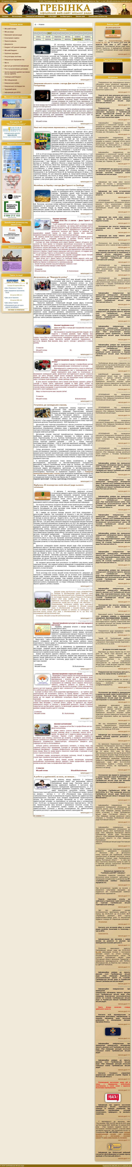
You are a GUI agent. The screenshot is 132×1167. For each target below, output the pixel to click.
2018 (54, 33)
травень (78, 37)
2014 (36, 33)
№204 (98, 952)
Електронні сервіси (12, 38)
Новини (41, 24)
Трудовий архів (10, 89)
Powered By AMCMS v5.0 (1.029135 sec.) (117, 1166)
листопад (77, 39)
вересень (57, 39)
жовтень (68, 39)
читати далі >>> (87, 80)
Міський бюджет (11, 50)
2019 (58, 33)
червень (87, 37)
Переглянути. (103, 933)
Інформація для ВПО (12, 92)
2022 (72, 33)
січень (38, 37)
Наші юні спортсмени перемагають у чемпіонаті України (59, 127)
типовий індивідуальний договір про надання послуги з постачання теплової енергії (113, 1135)
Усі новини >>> (39, 816)
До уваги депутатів (113, 27)
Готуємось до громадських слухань (50, 405)
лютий (48, 37)
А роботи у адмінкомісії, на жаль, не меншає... (55, 777)
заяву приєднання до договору (115, 1138)
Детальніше (102, 922)
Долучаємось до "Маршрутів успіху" (51, 277)
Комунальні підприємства (14, 60)
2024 (81, 33)
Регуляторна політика (13, 56)
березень (57, 37)
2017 (49, 33)
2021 (67, 33)
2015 (40, 33)
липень (38, 39)
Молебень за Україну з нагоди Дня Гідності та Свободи (59, 185)
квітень (67, 37)
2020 (63, 33)
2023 (76, 33)
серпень (48, 39)
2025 (85, 33)
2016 (45, 33)
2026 (90, 33)
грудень (87, 39)
